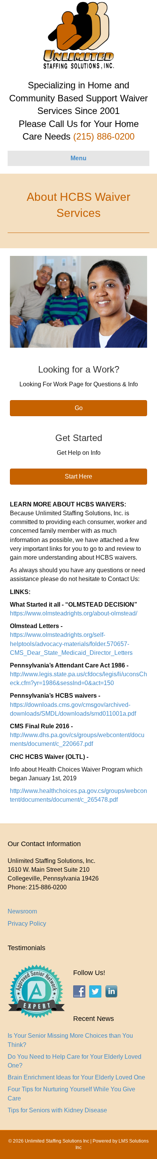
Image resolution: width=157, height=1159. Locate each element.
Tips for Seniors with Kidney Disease (57, 1110)
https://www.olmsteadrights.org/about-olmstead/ (73, 613)
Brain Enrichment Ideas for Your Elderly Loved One (76, 1077)
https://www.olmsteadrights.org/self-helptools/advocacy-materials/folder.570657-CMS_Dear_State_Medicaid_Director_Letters (71, 644)
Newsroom (22, 911)
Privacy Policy (27, 923)
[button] (78, 408)
